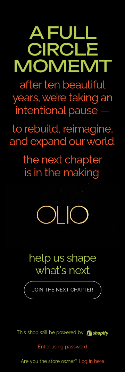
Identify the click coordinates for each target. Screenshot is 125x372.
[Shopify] (97, 333)
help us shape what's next (63, 264)
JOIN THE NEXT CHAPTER (62, 290)
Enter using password (62, 346)
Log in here (91, 361)
